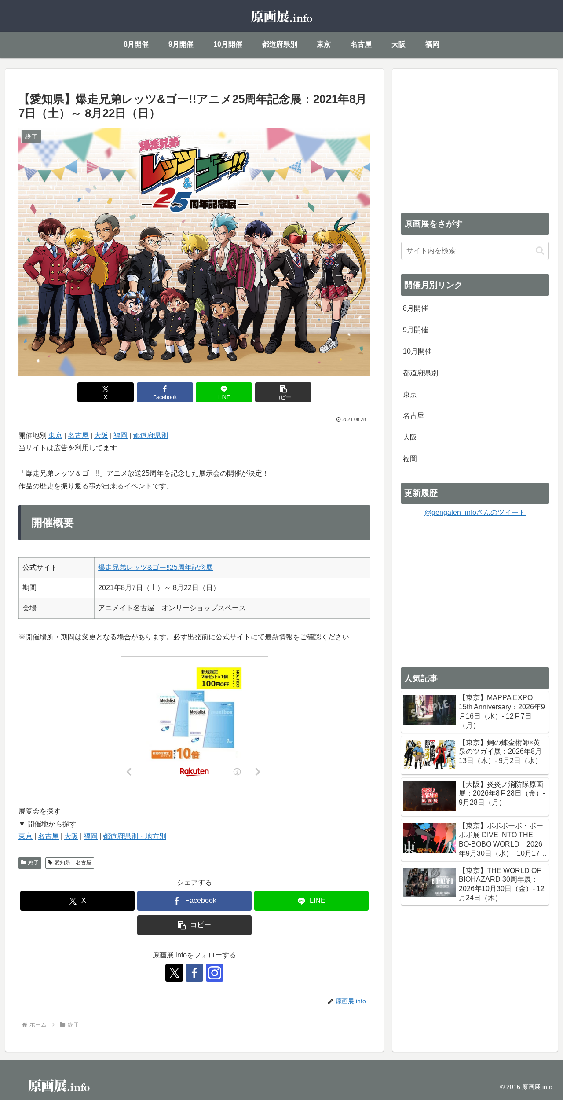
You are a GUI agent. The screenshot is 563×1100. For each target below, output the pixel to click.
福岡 (120, 435)
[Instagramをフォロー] (214, 973)
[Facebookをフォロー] (194, 973)
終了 (33, 862)
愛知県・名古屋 (73, 862)
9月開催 (415, 330)
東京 (55, 435)
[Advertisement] (475, 139)
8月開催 (415, 308)
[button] (283, 392)
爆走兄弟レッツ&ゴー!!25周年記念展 (155, 567)
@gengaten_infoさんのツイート (475, 512)
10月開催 (417, 351)
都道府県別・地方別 (134, 836)
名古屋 (78, 435)
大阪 (101, 435)
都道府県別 (150, 435)
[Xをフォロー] (174, 973)
